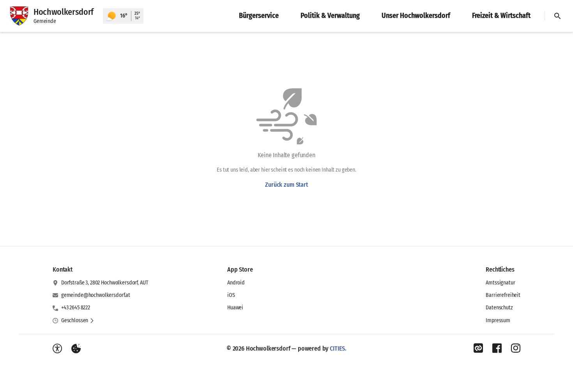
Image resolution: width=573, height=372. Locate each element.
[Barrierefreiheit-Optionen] (57, 348)
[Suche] (557, 16)
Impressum (498, 320)
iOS (231, 295)
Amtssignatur (500, 282)
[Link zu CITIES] (478, 348)
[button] (77, 321)
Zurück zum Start (286, 184)
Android (236, 282)
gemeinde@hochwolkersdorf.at (95, 295)
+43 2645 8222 (75, 307)
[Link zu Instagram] (515, 348)
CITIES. (338, 348)
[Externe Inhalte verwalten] (76, 348)
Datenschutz (499, 307)
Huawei (235, 307)
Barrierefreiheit (503, 295)
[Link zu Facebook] (497, 348)
